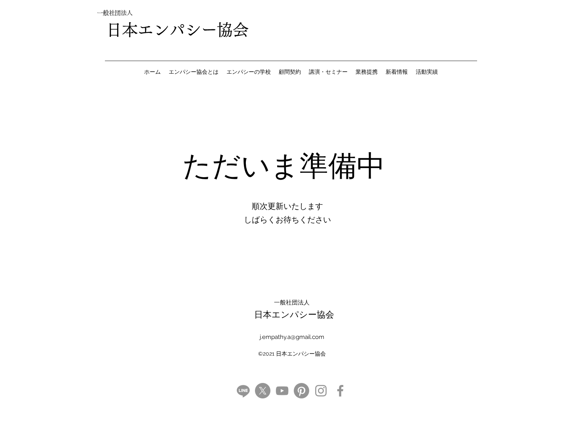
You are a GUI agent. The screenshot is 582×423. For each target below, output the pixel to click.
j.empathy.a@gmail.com (292, 337)
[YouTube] (282, 390)
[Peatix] (301, 390)
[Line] (243, 390)
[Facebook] (340, 390)
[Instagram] (321, 390)
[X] (262, 390)
